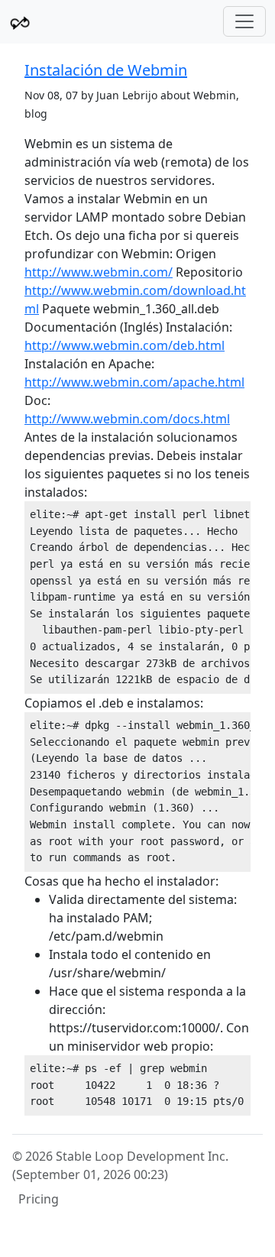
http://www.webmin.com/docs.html (127, 418)
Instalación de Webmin (105, 70)
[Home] (20, 21)
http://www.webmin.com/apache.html (134, 382)
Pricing (38, 1199)
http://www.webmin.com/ (98, 272)
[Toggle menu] (244, 21)
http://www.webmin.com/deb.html (124, 345)
